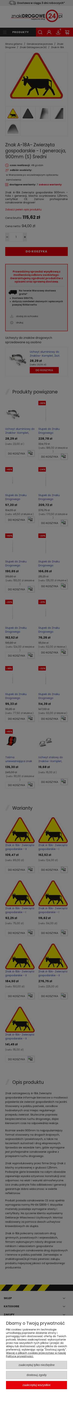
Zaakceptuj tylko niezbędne (37, 1365)
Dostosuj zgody (37, 1375)
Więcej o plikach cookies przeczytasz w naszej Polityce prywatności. (36, 1354)
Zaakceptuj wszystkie (36, 1385)
